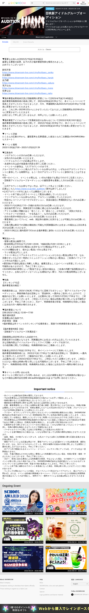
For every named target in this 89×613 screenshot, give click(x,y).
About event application (44, 37)
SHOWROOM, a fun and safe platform (52, 586)
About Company (5, 583)
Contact (42, 589)
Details (5, 42)
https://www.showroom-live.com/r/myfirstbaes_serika (27, 72)
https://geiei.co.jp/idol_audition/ (30, 189)
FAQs (41, 583)
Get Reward (83, 3)
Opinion (42, 592)
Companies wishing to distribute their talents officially (17, 586)
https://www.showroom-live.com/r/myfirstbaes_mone (27, 88)
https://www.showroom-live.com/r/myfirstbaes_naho (27, 93)
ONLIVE (16, 42)
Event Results (28, 42)
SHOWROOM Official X (81, 594)
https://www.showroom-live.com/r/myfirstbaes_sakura (28, 83)
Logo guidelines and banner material (51, 595)
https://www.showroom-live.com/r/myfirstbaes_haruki (27, 77)
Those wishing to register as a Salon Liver (13, 589)
